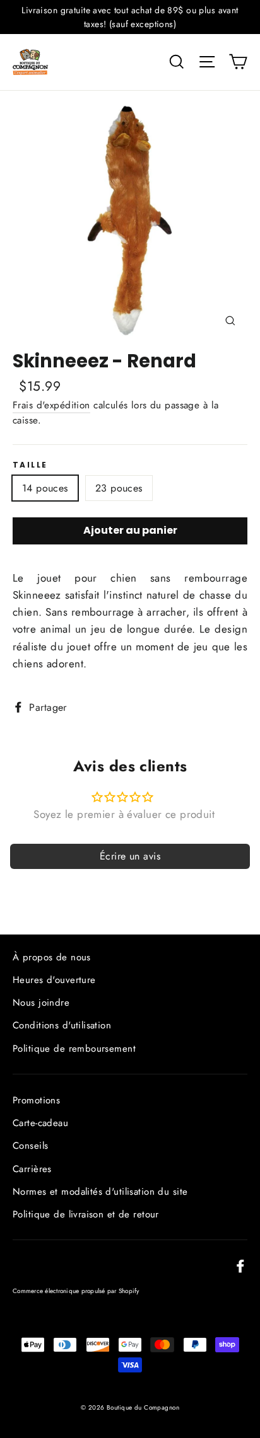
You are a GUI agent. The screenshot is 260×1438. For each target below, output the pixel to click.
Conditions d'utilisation (62, 1025)
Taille (30, 465)
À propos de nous (52, 957)
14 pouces (45, 488)
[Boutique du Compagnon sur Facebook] (240, 1264)
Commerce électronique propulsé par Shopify (76, 1291)
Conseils (30, 1146)
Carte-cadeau (40, 1123)
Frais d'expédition (51, 405)
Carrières (32, 1169)
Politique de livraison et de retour (86, 1214)
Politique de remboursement (74, 1048)
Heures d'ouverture (54, 980)
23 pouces (119, 488)
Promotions (36, 1100)
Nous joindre (41, 1002)
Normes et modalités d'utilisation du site (100, 1192)
